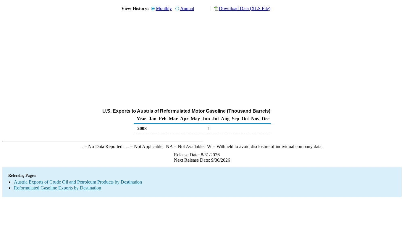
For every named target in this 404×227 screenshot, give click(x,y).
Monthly (164, 8)
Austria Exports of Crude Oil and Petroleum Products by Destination (78, 181)
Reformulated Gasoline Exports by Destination (57, 187)
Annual (187, 8)
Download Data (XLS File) (244, 8)
